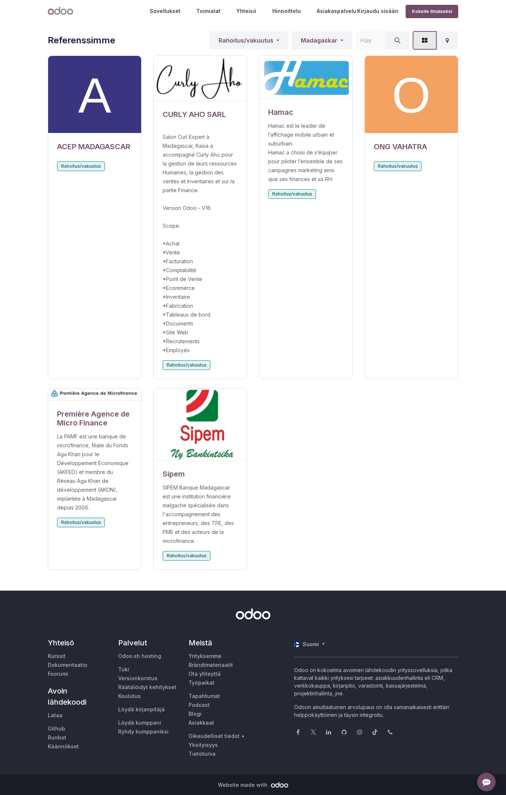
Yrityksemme (205, 656)
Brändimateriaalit (211, 665)
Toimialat (208, 11)
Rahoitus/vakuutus (246, 40)
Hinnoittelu (286, 11)
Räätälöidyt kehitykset (147, 687)
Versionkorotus (137, 678)
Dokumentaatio (67, 665)
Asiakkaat (201, 722)
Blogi (195, 714)
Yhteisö (246, 11)
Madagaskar (319, 40)
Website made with (243, 785)
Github (56, 728)
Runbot (57, 737)
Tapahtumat (204, 696)
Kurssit (57, 656)
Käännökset (63, 746)
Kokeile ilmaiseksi (432, 11)
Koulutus (129, 696)
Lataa (55, 715)
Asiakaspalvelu (336, 11)
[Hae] (397, 40)
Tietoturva (202, 754)
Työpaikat (201, 682)
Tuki (123, 669)
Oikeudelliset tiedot (214, 736)
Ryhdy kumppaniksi (143, 731)
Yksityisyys (203, 745)
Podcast (199, 705)
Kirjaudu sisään (377, 11)
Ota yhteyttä (205, 674)
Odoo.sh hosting (139, 656)
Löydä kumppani (139, 722)
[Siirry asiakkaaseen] (94, 94)
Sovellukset (165, 11)
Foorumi (58, 674)
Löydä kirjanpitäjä (141, 709)
